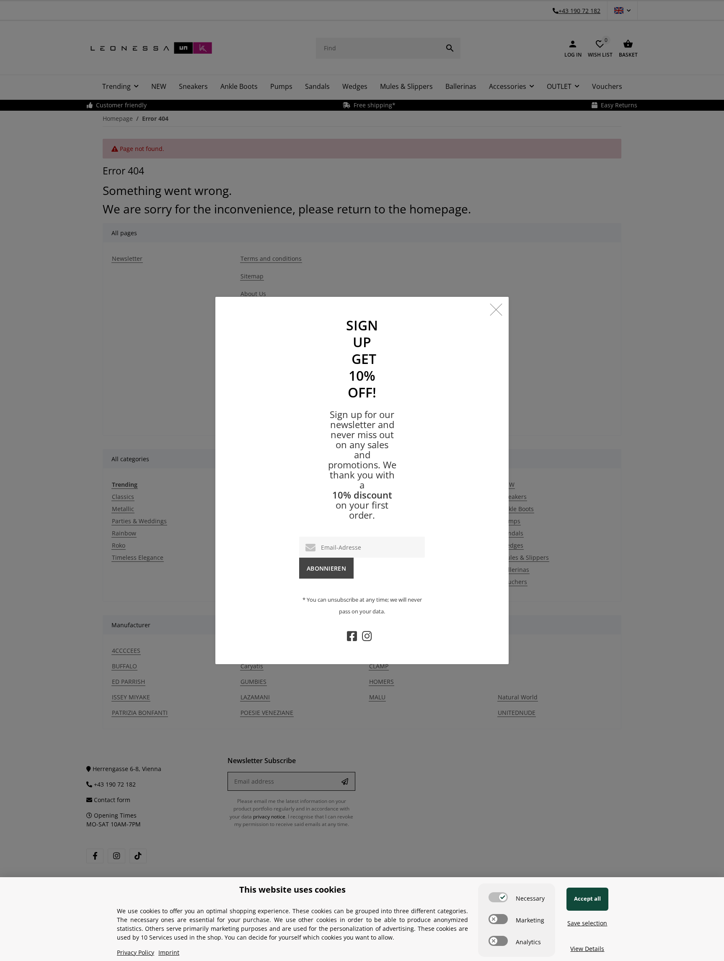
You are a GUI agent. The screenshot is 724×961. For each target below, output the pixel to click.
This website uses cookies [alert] (292, 889)
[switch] (498, 897)
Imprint (168, 952)
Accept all (587, 898)
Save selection (587, 923)
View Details (587, 949)
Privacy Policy (135, 952)
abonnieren (326, 568)
